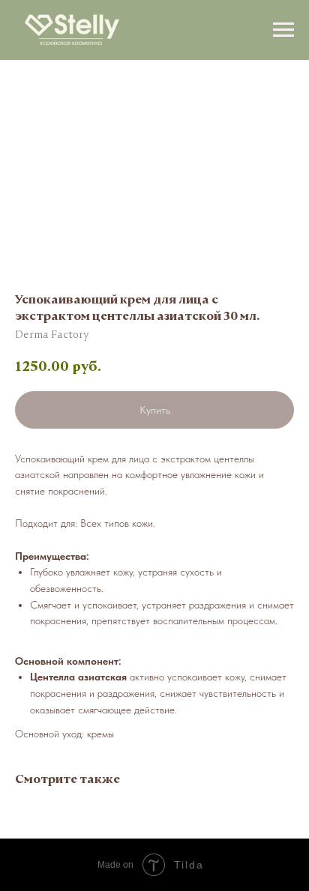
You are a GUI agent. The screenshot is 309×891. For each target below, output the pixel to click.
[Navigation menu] (283, 29)
